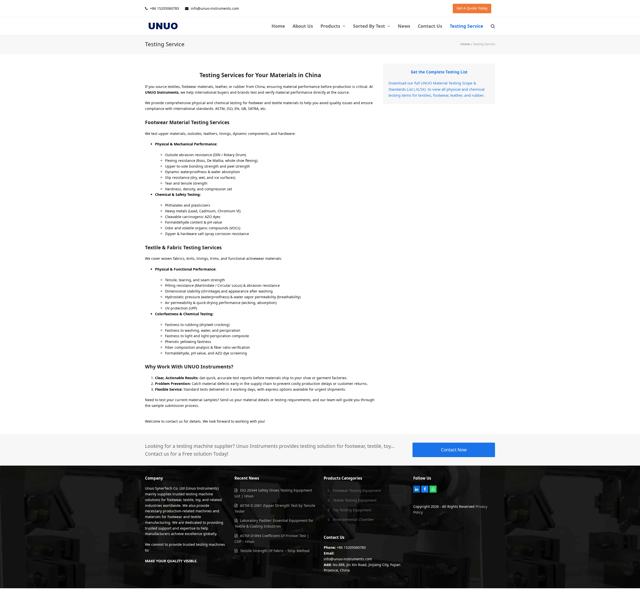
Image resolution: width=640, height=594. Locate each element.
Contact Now (454, 450)
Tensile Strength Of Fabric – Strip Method (275, 550)
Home (465, 44)
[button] (493, 26)
